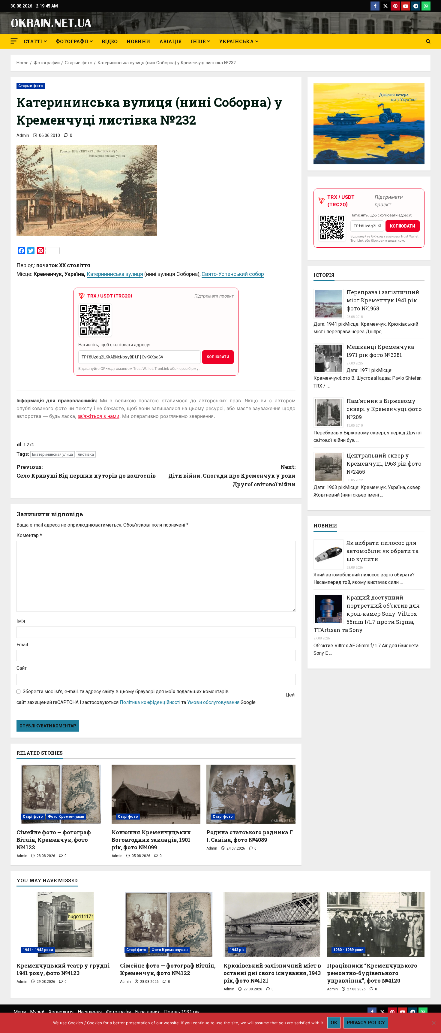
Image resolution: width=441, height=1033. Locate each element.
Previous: (86, 471)
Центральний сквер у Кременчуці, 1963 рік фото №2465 (384, 463)
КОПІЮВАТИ (218, 357)
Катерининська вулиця (115, 274)
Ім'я (20, 621)
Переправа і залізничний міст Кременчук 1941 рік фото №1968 (382, 300)
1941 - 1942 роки (38, 950)
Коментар (29, 535)
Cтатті (33, 41)
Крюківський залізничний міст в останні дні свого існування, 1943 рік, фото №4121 (272, 973)
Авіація (170, 41)
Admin (22, 135)
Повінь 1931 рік (182, 1012)
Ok (334, 1022)
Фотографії (72, 41)
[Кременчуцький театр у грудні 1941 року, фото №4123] (65, 924)
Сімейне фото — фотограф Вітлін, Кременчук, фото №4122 (53, 840)
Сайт (21, 668)
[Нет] (433, 1023)
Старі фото (33, 816)
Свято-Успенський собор (233, 274)
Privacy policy (366, 1022)
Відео (110, 41)
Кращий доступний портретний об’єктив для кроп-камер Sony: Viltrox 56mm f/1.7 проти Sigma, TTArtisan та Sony (367, 613)
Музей (37, 1012)
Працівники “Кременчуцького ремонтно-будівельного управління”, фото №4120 (372, 973)
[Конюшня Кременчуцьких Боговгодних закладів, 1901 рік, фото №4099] (156, 794)
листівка (86, 454)
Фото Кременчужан (66, 816)
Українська (236, 41)
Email (22, 645)
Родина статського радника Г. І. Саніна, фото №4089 (250, 836)
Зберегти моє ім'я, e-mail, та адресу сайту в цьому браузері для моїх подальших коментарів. (126, 691)
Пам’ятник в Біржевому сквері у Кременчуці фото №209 (384, 409)
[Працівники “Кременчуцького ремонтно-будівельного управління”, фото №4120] (375, 924)
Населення (90, 1012)
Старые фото (30, 86)
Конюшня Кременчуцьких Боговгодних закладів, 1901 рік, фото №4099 (151, 840)
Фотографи (118, 1012)
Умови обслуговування (213, 702)
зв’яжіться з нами (98, 416)
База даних (147, 1012)
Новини (138, 41)
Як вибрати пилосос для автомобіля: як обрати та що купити (382, 551)
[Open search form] (428, 41)
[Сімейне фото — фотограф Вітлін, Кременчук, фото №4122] (61, 794)
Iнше (198, 41)
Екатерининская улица (52, 454)
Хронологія (61, 1012)
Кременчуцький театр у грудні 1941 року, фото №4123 (63, 969)
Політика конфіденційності (150, 702)
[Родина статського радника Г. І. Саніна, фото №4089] (251, 794)
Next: (232, 475)
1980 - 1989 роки (348, 950)
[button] (14, 41)
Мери (20, 1012)
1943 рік (237, 950)
